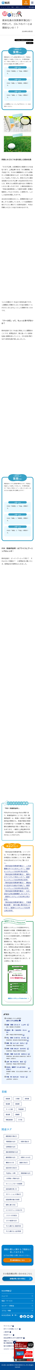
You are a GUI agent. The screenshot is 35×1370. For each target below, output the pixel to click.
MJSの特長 (5, 1291)
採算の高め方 (25, 1141)
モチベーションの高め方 (13, 1194)
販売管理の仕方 (10, 1157)
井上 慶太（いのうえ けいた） (16, 1038)
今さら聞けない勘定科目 (13, 1226)
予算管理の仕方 (10, 1141)
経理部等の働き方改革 (12, 1199)
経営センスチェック (21, 7)
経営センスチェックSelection (17, 998)
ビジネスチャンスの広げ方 (14, 1210)
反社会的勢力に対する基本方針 (13, 1338)
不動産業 (21, 1109)
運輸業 (17, 1114)
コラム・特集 (10, 7)
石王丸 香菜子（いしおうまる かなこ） (16, 1068)
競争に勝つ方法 (10, 1205)
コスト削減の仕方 (11, 1221)
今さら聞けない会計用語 (13, 1231)
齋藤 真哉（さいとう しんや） (16, 1025)
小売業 (17, 1099)
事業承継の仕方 (25, 1173)
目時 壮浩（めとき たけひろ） (16, 1049)
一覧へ (15, 1315)
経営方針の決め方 (11, 1168)
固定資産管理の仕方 (12, 1152)
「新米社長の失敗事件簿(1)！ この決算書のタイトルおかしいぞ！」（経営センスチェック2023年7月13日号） (17, 869)
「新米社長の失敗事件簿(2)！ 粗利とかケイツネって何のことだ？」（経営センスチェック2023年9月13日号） (17, 877)
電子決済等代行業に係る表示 (12, 1346)
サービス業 (9, 1109)
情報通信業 (9, 1120)
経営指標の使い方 (11, 1189)
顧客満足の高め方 (11, 1136)
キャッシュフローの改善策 (14, 1184)
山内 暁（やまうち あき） (15, 1062)
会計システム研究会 (12, 1021)
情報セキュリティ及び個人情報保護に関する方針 (12, 1342)
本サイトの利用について (11, 1329)
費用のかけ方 (10, 1163)
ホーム (2, 7)
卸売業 (27, 1099)
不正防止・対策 (10, 1173)
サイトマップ (8, 1326)
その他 (20, 1120)
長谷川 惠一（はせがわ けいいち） (16, 1031)
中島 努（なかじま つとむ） (15, 1077)
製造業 (8, 1104)
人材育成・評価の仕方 (12, 1178)
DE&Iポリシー (8, 1335)
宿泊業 (8, 1114)
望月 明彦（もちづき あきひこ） (17, 1054)
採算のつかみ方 (25, 1157)
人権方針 (6, 1332)
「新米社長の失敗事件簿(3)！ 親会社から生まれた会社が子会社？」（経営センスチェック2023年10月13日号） (17, 885)
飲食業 (8, 1099)
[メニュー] (32, 2)
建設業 (17, 1104)
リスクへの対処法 (11, 1215)
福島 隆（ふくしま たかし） (15, 1043)
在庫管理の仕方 (10, 1147)
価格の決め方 (23, 1163)
